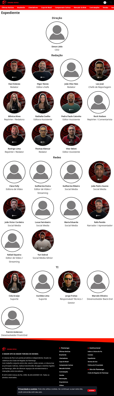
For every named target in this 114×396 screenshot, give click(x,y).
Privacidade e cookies (27, 389)
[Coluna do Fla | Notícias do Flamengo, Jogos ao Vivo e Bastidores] (10, 2)
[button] (91, 390)
